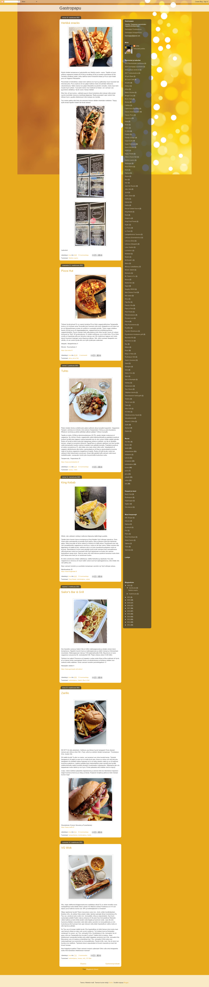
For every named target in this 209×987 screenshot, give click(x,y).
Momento (128, 273)
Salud (126, 363)
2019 (129, 603)
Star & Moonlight (130, 379)
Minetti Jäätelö (129, 270)
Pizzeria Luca (129, 318)
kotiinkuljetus (81, 579)
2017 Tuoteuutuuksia (131, 73)
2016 (129, 611)
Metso (127, 263)
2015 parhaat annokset (132, 70)
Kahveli (127, 202)
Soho (126, 370)
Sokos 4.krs (128, 373)
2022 (129, 585)
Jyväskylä (128, 527)
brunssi (127, 445)
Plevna (127, 321)
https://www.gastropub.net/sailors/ (72, 669)
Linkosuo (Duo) (129, 241)
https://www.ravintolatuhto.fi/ (70, 462)
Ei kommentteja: (83, 255)
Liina (137, 46)
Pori (126, 530)
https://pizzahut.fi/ (67, 350)
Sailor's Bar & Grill (72, 592)
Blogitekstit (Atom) (92, 969)
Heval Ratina (129, 166)
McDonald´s (128, 260)
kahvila (127, 458)
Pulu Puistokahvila (131, 324)
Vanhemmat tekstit (112, 964)
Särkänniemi (129, 386)
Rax (126, 344)
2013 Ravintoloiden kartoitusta (134, 63)
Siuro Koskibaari (130, 537)
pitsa (70, 358)
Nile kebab (128, 295)
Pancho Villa (129, 305)
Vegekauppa (129, 501)
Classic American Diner (132, 112)
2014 (129, 616)
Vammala (128, 550)
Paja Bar (127, 302)
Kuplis (127, 225)
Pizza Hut (67, 270)
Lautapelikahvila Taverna (132, 234)
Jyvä (126, 192)
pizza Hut (76, 358)
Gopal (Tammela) (130, 144)
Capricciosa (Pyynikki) (132, 108)
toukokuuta (132, 588)
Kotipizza (128, 218)
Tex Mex (127, 442)
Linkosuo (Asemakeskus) (133, 237)
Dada (126, 121)
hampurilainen (73, 835)
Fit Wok (127, 131)
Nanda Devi (128, 283)
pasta (126, 471)
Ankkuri (127, 86)
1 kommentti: (83, 355)
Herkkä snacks (70, 23)
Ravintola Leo (129, 341)
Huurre (127, 176)
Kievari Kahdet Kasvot (132, 208)
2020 (129, 600)
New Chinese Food (131, 292)
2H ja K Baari (129, 76)
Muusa (127, 279)
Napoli (127, 286)
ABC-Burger (128, 518)
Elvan (126, 124)
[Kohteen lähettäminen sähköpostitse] (93, 255)
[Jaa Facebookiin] (99, 255)
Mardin (127, 257)
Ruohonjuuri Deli (130, 357)
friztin (111, 982)
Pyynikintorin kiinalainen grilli (134, 334)
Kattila (127, 205)
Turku (126, 547)
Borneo (127, 102)
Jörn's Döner (129, 196)
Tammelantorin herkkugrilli (133, 395)
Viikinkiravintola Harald (132, 415)
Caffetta (127, 105)
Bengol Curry (129, 95)
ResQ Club (128, 494)
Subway (127, 383)
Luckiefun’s (128, 250)
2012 (129, 622)
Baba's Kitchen (129, 92)
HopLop (127, 173)
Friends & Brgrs (130, 137)
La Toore (127, 231)
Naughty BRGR (130, 289)
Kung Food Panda (130, 221)
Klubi (126, 215)
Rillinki (127, 347)
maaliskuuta (133, 594)
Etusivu (83, 964)
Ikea (126, 179)
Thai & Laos (128, 402)
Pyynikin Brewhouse (131, 331)
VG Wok (66, 847)
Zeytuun (127, 428)
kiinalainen (128, 461)
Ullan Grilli (128, 408)
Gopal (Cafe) (129, 141)
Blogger (126, 982)
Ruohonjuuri (128, 497)
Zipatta (127, 431)
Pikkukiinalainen (130, 315)
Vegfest (127, 504)
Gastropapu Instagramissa (133, 32)
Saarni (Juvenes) (130, 360)
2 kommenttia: (83, 955)
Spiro (126, 376)
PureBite (127, 328)
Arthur (127, 89)
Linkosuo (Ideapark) (131, 244)
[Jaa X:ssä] (97, 255)
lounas (71, 470)
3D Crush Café (129, 79)
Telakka (127, 399)
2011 (129, 625)
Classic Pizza (129, 115)
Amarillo (127, 83)
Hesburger (128, 163)
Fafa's (127, 128)
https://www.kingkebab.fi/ (69, 571)
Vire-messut (128, 507)
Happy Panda (129, 154)
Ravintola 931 (129, 337)
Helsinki (127, 521)
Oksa (126, 299)
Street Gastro (129, 540)
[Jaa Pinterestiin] (101, 255)
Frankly (127, 134)
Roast (127, 350)
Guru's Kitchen (129, 147)
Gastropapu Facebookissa (133, 29)
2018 (129, 605)
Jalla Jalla (128, 189)
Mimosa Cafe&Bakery (132, 266)
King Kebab (68, 482)
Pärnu (127, 534)
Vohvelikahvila (129, 418)
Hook (126, 170)
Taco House (128, 389)
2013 (129, 619)
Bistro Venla (128, 99)
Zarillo (65, 693)
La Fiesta (128, 228)
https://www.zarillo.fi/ (67, 827)
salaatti (127, 477)
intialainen (128, 454)
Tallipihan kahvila (130, 392)
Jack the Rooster (130, 186)
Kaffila (127, 199)
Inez (126, 183)
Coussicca (128, 118)
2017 (129, 608)
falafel (127, 448)
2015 (129, 614)
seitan (88, 579)
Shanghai (128, 366)
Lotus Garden (129, 247)
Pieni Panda (128, 312)
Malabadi (128, 254)
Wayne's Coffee (130, 421)
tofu (84, 958)
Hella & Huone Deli (131, 157)
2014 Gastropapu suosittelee (134, 66)
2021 (129, 597)
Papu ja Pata (129, 308)
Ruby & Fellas (129, 354)
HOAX (127, 150)
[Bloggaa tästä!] (95, 255)
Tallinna (127, 543)
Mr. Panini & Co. (130, 276)
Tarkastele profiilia (139, 48)
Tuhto (64, 371)
